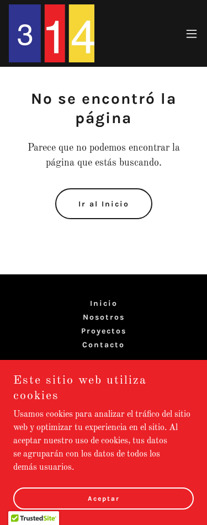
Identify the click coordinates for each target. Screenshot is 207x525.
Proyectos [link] (103, 331)
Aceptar (104, 498)
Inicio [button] (104, 303)
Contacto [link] (103, 344)
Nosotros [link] (104, 317)
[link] (51, 33)
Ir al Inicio (103, 204)
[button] (192, 34)
